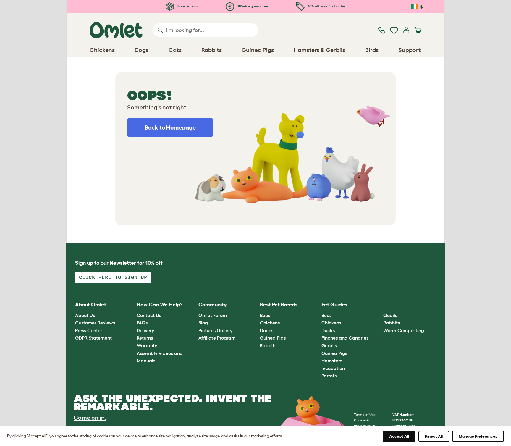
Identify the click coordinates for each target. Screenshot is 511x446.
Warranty (147, 345)
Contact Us (149, 315)
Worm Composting (403, 330)
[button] (378, 305)
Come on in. (90, 417)
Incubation (333, 368)
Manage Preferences (478, 436)
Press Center (88, 330)
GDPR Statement (93, 337)
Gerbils (329, 345)
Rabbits (268, 345)
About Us (85, 315)
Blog (203, 322)
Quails (390, 315)
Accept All (399, 436)
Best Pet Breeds (279, 305)
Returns (145, 337)
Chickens (270, 322)
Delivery (145, 330)
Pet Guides (334, 305)
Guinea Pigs (273, 337)
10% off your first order (326, 6)
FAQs (142, 322)
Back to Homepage (170, 127)
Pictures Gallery (215, 330)
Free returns (187, 6)
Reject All (434, 436)
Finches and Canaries (344, 337)
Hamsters (331, 360)
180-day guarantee (252, 6)
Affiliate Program (216, 337)
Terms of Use (365, 414)
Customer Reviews (95, 322)
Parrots (329, 375)
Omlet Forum (212, 315)
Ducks (266, 330)
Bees (265, 315)
